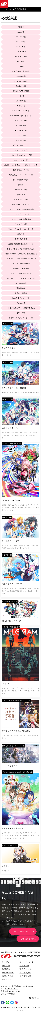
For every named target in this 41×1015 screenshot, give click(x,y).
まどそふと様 (21, 125)
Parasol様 (21, 303)
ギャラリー (24, 965)
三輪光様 (20, 234)
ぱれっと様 (21, 194)
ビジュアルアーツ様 (21, 145)
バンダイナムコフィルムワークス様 (21, 278)
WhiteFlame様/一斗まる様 (20, 115)
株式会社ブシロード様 (20, 298)
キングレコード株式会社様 (20, 273)
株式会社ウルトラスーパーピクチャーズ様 (20, 165)
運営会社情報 (8, 972)
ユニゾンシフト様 (21, 160)
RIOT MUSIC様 (21, 239)
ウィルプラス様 (21, 224)
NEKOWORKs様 (21, 81)
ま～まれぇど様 (21, 130)
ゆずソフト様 (21, 135)
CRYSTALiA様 (21, 283)
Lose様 (21, 66)
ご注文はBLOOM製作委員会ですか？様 (21, 258)
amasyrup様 (21, 36)
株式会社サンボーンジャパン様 (21, 174)
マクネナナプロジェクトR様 (21, 155)
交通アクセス (25, 969)
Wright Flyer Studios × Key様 (21, 229)
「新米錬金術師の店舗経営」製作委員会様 (20, 253)
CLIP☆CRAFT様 (21, 189)
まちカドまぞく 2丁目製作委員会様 (21, 248)
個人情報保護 (25, 976)
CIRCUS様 (21, 46)
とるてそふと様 (21, 120)
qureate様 (21, 312)
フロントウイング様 (21, 150)
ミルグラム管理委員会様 (20, 263)
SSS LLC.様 (21, 101)
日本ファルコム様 (21, 199)
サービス (6, 962)
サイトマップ (8, 979)
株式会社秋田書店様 (21, 179)
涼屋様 (21, 184)
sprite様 (21, 96)
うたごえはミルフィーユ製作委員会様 (21, 308)
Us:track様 (21, 106)
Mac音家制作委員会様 (20, 71)
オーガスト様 (21, 140)
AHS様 (21, 27)
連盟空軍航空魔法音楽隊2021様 (20, 244)
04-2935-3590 (11, 988)
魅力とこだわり (26, 962)
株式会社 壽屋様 (21, 293)
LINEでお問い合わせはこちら (23, 931)
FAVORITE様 (20, 51)
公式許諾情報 (20, 9)
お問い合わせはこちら (28, 938)
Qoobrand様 (21, 86)
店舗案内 (6, 969)
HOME (9, 9)
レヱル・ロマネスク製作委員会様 (21, 209)
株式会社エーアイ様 (21, 170)
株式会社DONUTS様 (21, 268)
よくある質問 (25, 972)
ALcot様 (21, 32)
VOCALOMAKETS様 (20, 110)
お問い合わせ (8, 976)
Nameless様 (21, 76)
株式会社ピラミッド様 (20, 204)
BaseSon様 (21, 41)
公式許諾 (6, 965)
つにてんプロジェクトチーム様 (21, 317)
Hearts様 (20, 61)
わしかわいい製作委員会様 (20, 219)
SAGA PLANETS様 (21, 91)
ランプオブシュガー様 (20, 214)
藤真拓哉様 (21, 288)
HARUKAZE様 (21, 56)
